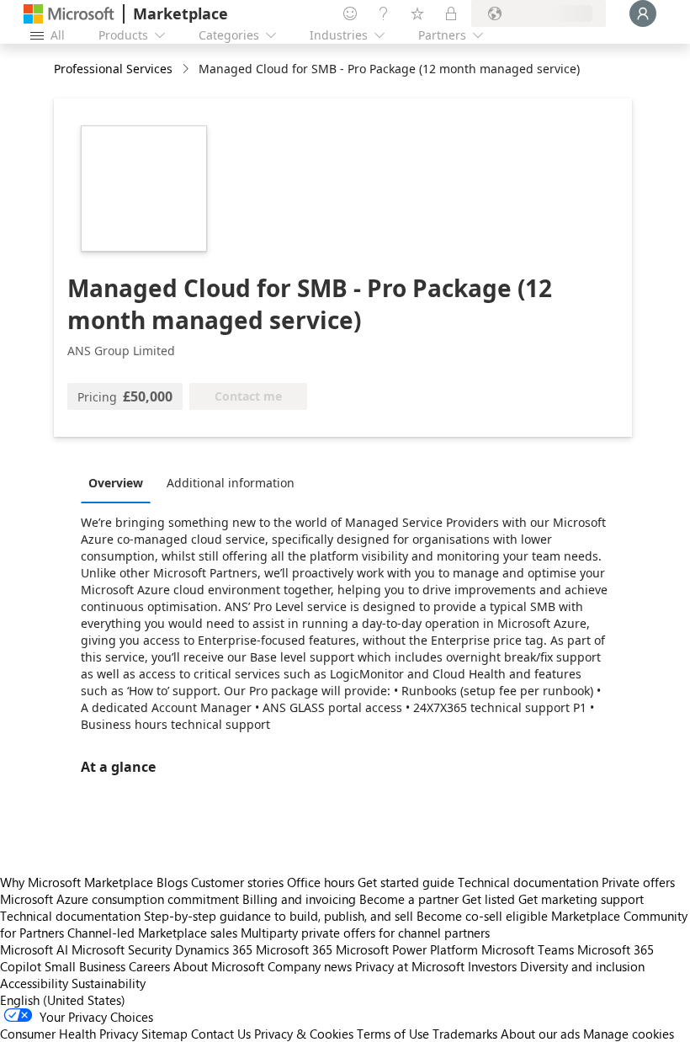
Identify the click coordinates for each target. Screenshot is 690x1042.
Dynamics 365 (213, 949)
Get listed (488, 898)
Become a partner (409, 898)
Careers (149, 966)
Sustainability (109, 983)
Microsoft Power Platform (407, 949)
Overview (115, 483)
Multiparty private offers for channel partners (365, 932)
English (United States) (62, 999)
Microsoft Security (122, 949)
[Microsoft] (69, 14)
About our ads (540, 1033)
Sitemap (164, 1033)
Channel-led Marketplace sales (152, 932)
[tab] (120, 482)
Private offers (638, 882)
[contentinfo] (187, 69)
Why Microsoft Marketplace (76, 882)
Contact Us (221, 1033)
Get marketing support (581, 898)
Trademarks (465, 1033)
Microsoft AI (34, 949)
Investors (492, 966)
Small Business (85, 966)
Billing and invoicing (299, 898)
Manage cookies (628, 1033)
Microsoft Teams (527, 949)
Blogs (172, 882)
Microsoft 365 (294, 949)
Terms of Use (393, 1033)
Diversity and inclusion (582, 966)
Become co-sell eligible (482, 915)
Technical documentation (528, 882)
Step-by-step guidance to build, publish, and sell (278, 915)
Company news (310, 966)
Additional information (231, 483)
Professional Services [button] (113, 69)
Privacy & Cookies (303, 1033)
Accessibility (34, 983)
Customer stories (237, 882)
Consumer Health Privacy (69, 1033)
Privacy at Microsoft (409, 966)
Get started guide (406, 882)
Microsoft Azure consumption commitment (121, 898)
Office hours (320, 882)
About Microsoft (218, 966)
